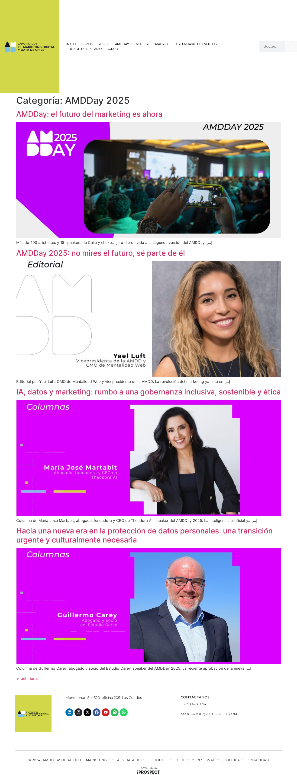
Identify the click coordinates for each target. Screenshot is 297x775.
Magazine (163, 44)
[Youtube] (106, 712)
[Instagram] (78, 712)
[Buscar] (291, 46)
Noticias (143, 44)
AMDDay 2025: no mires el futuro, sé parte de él (100, 253)
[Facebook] (96, 712)
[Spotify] (115, 712)
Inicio (71, 44)
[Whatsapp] (124, 712)
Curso (112, 49)
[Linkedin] (69, 712)
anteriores (27, 678)
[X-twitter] (87, 712)
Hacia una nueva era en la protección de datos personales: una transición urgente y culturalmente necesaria (144, 535)
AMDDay (122, 44)
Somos (87, 44)
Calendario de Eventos (196, 44)
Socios (104, 44)
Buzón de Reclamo (85, 49)
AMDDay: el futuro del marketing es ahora (89, 114)
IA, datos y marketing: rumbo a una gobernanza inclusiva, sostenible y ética (148, 391)
